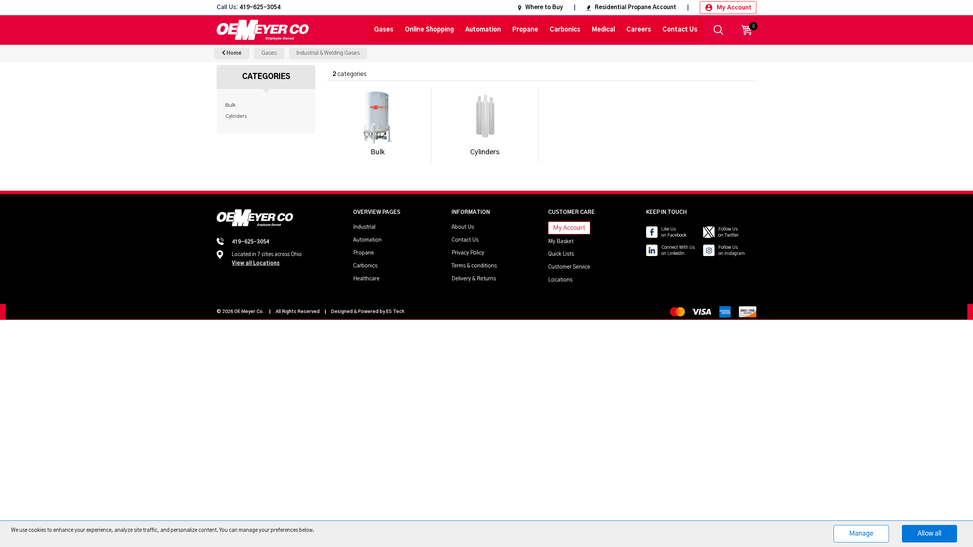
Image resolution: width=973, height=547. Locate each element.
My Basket (561, 241)
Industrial (364, 227)
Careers (638, 30)
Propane (525, 30)
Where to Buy (544, 7)
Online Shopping (429, 30)
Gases (383, 30)
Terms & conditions (474, 266)
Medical (603, 30)
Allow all (929, 533)
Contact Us (679, 30)
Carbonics (565, 30)
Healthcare (366, 278)
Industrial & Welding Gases (328, 53)
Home (233, 53)
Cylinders (236, 116)
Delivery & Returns (474, 278)
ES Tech (395, 311)
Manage (861, 533)
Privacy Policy (468, 253)
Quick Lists (561, 254)
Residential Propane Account (635, 7)
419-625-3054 (259, 8)
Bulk (230, 105)
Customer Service (569, 267)
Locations (560, 280)
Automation (483, 30)
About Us (463, 227)
